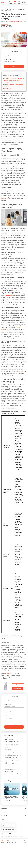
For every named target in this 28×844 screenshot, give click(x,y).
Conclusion (7, 88)
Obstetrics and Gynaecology (11, 757)
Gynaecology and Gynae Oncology (13, 755)
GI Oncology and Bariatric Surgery (13, 759)
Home (2, 9)
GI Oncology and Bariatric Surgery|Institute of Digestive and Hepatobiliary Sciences (13, 765)
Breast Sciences (9, 751)
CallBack (25, 842)
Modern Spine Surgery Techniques (14, 78)
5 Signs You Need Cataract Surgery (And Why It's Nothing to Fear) (11, 797)
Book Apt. (14, 842)
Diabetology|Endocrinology (11, 773)
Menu (2, 842)
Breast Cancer (8, 749)
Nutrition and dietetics (10, 769)
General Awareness (9, 739)
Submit (14, 66)
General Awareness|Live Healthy (12, 741)
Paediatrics (7, 774)
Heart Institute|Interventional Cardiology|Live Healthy (12, 745)
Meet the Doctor (17, 688)
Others (6, 747)
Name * (5, 53)
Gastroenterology (9, 771)
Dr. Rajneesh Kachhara (16, 21)
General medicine (9, 742)
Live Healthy (8, 737)
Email (5, 710)
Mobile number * (8, 59)
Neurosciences (4, 24)
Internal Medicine (9, 767)
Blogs (7, 9)
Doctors (8, 842)
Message (6, 715)
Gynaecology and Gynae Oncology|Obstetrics (10, 753)
